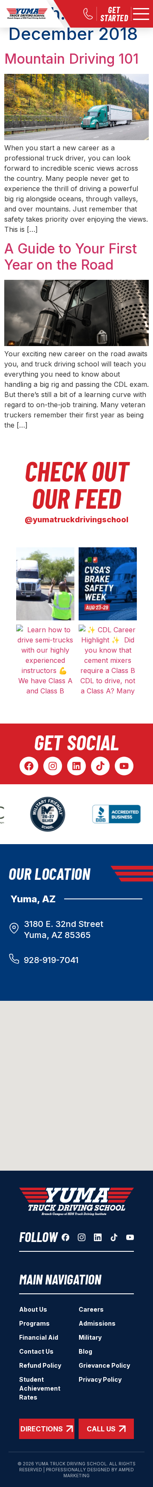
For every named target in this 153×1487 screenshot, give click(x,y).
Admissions (97, 1323)
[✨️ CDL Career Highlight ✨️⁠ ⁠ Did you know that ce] (108, 661)
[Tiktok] (100, 766)
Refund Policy (40, 1365)
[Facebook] (29, 766)
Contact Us (36, 1351)
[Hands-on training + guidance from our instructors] (45, 583)
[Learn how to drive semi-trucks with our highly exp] (45, 661)
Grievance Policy (104, 1365)
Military (90, 1337)
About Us (33, 1309)
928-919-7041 (51, 960)
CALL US (101, 1429)
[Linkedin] (76, 766)
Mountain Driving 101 (71, 59)
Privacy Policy (100, 1379)
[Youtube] (124, 766)
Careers (91, 1309)
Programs (34, 1323)
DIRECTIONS (41, 1429)
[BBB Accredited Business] (111, 814)
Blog (85, 1351)
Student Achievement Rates (39, 1388)
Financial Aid (38, 1337)
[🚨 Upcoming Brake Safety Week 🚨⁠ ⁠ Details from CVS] (108, 583)
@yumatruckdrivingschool (76, 519)
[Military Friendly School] (41, 814)
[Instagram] (52, 766)
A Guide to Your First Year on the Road (70, 256)
